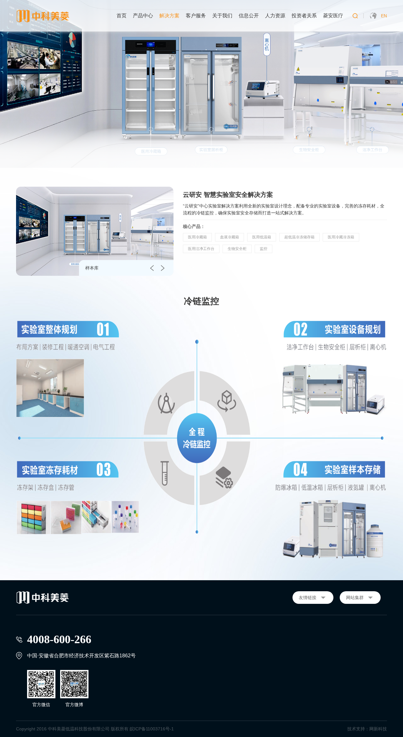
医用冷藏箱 (197, 237)
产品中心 (143, 15)
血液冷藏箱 (229, 237)
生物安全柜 (237, 249)
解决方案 (169, 15)
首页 (121, 15)
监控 (263, 249)
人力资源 (275, 15)
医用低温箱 (261, 237)
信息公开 (249, 15)
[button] (152, 268)
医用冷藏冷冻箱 (341, 237)
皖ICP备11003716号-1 (152, 728)
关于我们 (222, 15)
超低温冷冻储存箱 (299, 237)
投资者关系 (304, 15)
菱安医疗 (333, 15)
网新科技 (378, 728)
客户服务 (196, 15)
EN (384, 15)
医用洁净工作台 (201, 249)
